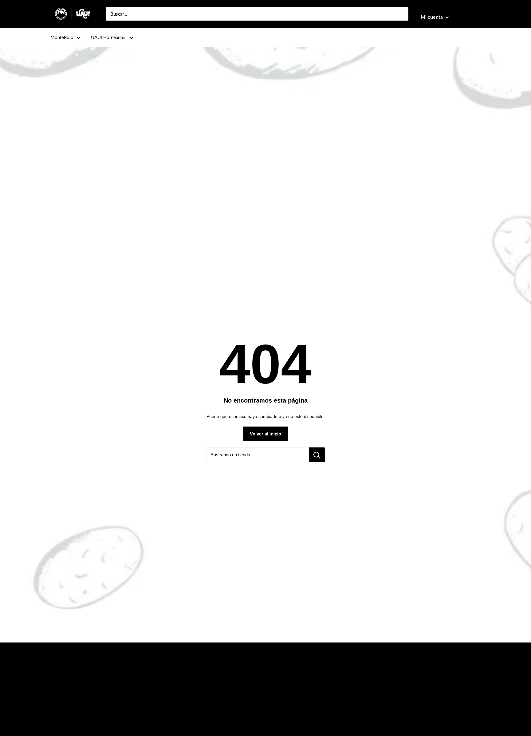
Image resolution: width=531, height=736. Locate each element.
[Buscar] (400, 14)
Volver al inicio (265, 433)
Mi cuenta (432, 17)
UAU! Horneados (109, 37)
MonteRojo (61, 37)
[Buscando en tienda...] (317, 454)
